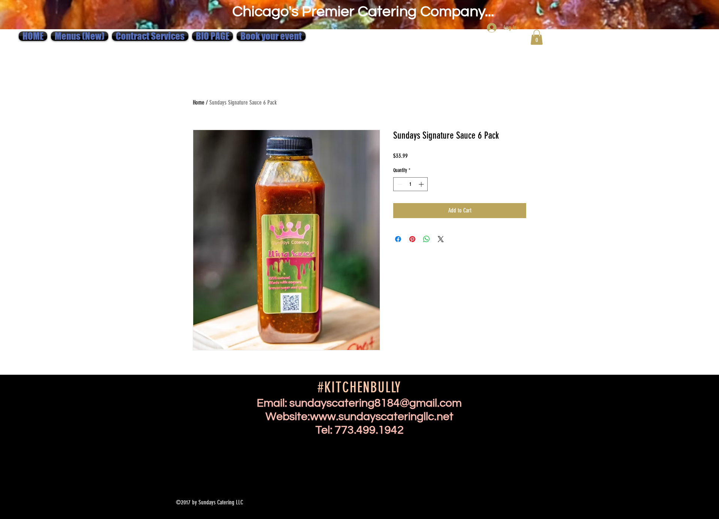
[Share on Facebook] (398, 239)
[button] (536, 37)
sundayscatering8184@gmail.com (375, 403)
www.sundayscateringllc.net (381, 416)
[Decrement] (399, 184)
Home (198, 102)
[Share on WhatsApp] (426, 239)
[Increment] (422, 184)
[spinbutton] (410, 184)
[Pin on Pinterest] (412, 239)
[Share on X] (440, 239)
